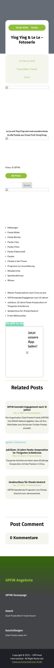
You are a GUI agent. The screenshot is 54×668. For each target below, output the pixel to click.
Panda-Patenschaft (16, 251)
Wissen (11, 280)
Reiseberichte (14, 270)
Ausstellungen (14, 630)
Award (9, 611)
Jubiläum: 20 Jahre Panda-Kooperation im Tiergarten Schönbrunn (27, 451)
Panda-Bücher (14, 237)
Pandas (34, 27)
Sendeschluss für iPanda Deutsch (23, 311)
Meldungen (13, 227)
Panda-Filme (13, 247)
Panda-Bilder (22, 27)
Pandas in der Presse (17, 261)
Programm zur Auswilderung (21, 266)
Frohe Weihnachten (17, 315)
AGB (39, 661)
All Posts (16, 175)
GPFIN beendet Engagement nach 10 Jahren (28, 297)
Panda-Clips (13, 242)
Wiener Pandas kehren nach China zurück (27, 292)
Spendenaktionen (16, 275)
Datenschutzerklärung (23, 661)
